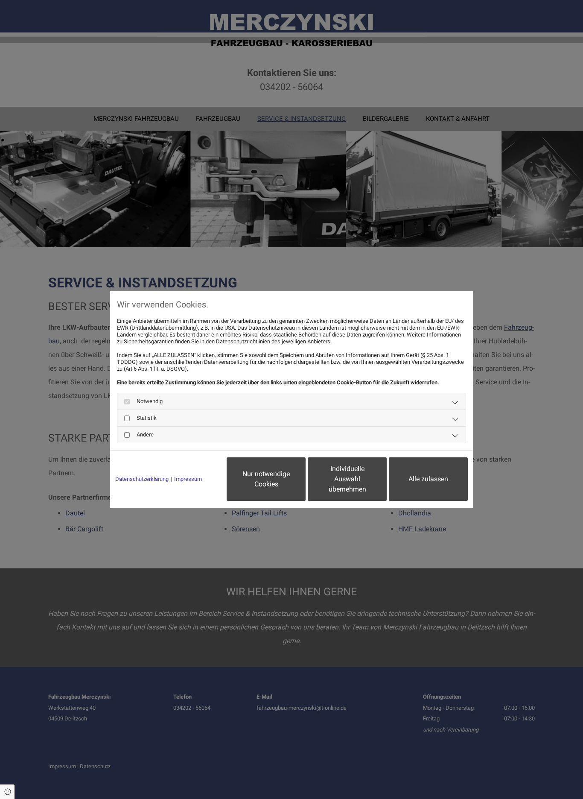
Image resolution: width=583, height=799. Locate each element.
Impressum (188, 479)
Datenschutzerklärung (142, 479)
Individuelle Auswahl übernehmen (347, 479)
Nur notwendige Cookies (266, 479)
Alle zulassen (428, 479)
